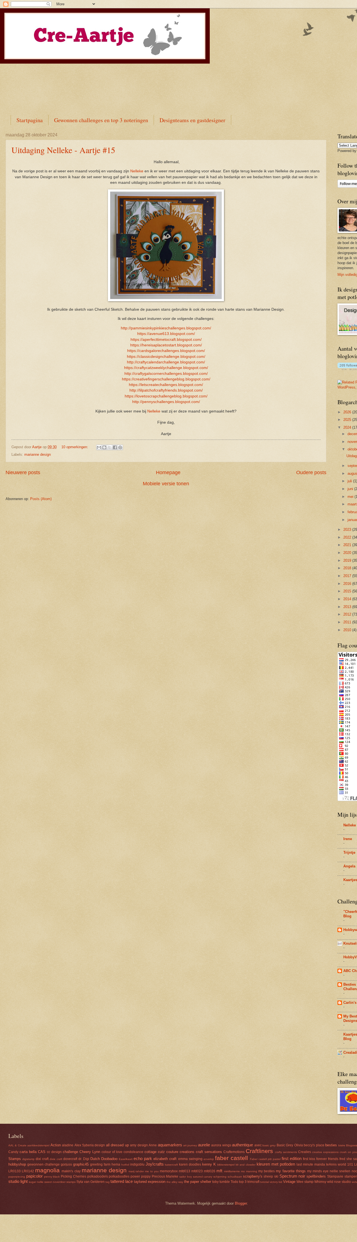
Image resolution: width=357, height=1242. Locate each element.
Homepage (168, 472)
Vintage (289, 1182)
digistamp (28, 1159)
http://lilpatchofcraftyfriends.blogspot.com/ (166, 390)
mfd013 (184, 1171)
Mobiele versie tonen (166, 483)
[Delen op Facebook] (115, 447)
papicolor (34, 1176)
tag (107, 1181)
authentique (242, 1144)
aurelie (204, 1144)
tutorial (264, 1181)
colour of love (112, 1152)
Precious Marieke (165, 1176)
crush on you (348, 1152)
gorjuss (66, 1164)
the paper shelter (197, 1182)
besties (331, 1145)
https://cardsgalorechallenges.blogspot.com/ (166, 351)
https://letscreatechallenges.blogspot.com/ (166, 385)
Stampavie (335, 1176)
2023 (347, 529)
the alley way (175, 1181)
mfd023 (197, 1171)
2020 (347, 553)
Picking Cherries (73, 1176)
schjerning (219, 1176)
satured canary (203, 1176)
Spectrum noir (292, 1176)
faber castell (231, 1158)
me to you (151, 1171)
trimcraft (253, 1181)
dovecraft (70, 1159)
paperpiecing (16, 1176)
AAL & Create (17, 1145)
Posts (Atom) (41, 499)
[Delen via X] (109, 447)
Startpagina (29, 120)
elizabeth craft (165, 1159)
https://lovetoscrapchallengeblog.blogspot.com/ (166, 396)
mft (219, 1170)
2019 (347, 560)
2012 (347, 614)
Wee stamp (304, 1181)
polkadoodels (97, 1176)
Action (55, 1145)
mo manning (249, 1171)
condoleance (133, 1152)
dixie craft (56, 1159)
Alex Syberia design (89, 1145)
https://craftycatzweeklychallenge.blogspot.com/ (166, 368)
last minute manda (310, 1164)
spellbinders (316, 1176)
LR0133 (14, 1171)
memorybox (169, 1171)
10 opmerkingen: (75, 447)
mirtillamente (232, 1171)
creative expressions (325, 1152)
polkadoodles (119, 1176)
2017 (347, 576)
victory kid (276, 1181)
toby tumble (221, 1181)
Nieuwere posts (23, 472)
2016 (347, 584)
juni (351, 489)
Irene (347, 839)
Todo (234, 1181)
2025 (347, 420)
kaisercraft (171, 1164)
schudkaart (235, 1176)
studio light (18, 1181)
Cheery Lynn (89, 1152)
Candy (13, 1152)
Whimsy (320, 1181)
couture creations (180, 1152)
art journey (190, 1145)
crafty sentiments (286, 1152)
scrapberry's (252, 1176)
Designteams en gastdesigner (192, 120)
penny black (52, 1176)
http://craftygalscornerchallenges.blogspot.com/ (166, 374)
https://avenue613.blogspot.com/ (166, 334)
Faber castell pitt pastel (265, 1159)
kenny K (209, 1164)
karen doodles (190, 1164)
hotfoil (125, 1164)
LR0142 (28, 1171)
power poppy (141, 1176)
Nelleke (136, 171)
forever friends (327, 1159)
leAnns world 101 (339, 1164)
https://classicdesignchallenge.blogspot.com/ (166, 356)
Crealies (304, 1152)
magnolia (47, 1170)
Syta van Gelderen (90, 1181)
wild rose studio (339, 1181)
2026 (347, 412)
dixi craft (42, 1159)
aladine (67, 1145)
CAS (41, 1152)
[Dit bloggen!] (104, 447)
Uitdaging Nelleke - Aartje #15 (63, 149)
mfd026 (209, 1171)
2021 (347, 545)
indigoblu (137, 1164)
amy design (139, 1145)
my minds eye (318, 1171)
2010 (347, 630)
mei (351, 497)
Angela (349, 866)
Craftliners (259, 1151)
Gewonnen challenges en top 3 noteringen (101, 120)
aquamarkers (170, 1144)
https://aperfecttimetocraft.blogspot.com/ (166, 339)
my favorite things (290, 1171)
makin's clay (71, 1171)
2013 (347, 607)
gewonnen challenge (43, 1164)
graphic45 (81, 1164)
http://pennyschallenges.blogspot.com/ (166, 402)
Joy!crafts (155, 1164)
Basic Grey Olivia (290, 1145)
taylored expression (149, 1182)
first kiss (309, 1159)
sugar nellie (36, 1181)
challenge (70, 1152)
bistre (341, 1145)
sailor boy (185, 1176)
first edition (291, 1158)
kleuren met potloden (276, 1164)
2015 (347, 591)
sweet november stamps (60, 1181)
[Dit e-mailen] (99, 447)
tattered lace (121, 1181)
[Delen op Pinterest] (120, 447)
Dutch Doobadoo (103, 1159)
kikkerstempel (226, 1164)
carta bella (28, 1152)
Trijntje (349, 852)
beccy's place (314, 1145)
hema (116, 1164)
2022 (347, 537)
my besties (266, 1171)
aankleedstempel (38, 1145)
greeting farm (100, 1164)
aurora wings (221, 1145)
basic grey (269, 1145)
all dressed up (117, 1145)
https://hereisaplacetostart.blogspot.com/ (166, 345)
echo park (143, 1158)
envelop (209, 1159)
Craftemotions (234, 1152)
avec (258, 1145)
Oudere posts (311, 472)
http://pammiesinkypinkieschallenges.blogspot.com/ (166, 328)
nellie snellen (340, 1171)
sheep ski (271, 1176)
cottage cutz (154, 1152)
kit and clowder (245, 1164)
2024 (347, 427)
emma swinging (190, 1159)
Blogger (241, 1203)
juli (350, 481)
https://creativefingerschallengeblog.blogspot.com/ (166, 379)
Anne (153, 1145)
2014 (347, 599)
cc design (54, 1152)
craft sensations (209, 1152)
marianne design (37, 454)
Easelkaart (125, 1159)
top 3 (243, 1181)
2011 (347, 622)
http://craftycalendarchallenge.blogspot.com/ (166, 362)
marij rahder (136, 1171)
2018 (347, 568)
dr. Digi (83, 1159)
